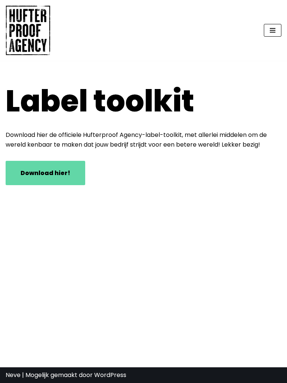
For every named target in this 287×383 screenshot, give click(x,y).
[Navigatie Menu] (272, 30)
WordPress (110, 375)
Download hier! (45, 173)
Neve (13, 375)
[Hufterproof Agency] (28, 30)
